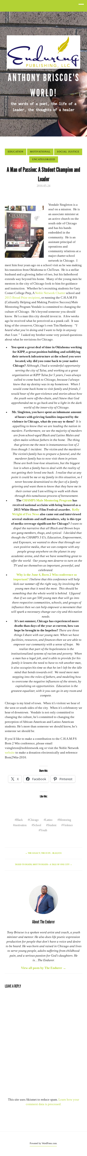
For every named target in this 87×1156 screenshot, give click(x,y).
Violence (68, 825)
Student (52, 825)
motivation (20, 825)
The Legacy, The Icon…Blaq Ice (43, 853)
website (10, 752)
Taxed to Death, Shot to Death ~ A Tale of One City (43, 864)
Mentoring (65, 819)
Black (19, 819)
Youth (43, 830)
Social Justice (68, 151)
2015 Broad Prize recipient (22, 297)
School (37, 825)
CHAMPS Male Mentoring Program (47, 500)
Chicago (34, 819)
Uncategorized (43, 159)
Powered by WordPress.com (43, 1143)
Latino (48, 819)
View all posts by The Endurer (43, 968)
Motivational (40, 151)
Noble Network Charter (50, 293)
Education (15, 151)
